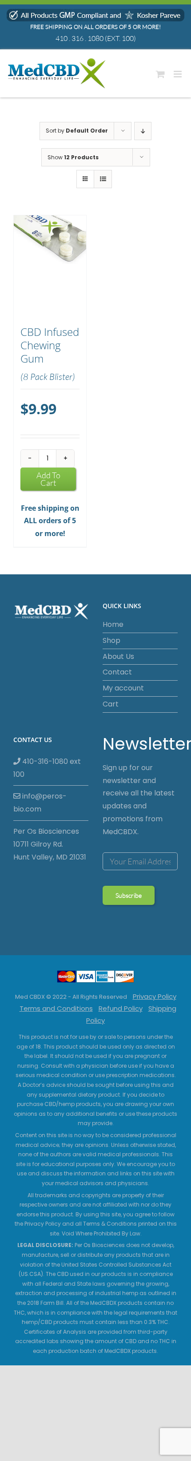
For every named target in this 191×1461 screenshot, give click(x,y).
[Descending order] (142, 131)
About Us (118, 656)
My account (123, 688)
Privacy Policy (154, 996)
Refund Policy (121, 1008)
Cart (111, 704)
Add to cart (48, 479)
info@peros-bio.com (40, 802)
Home (113, 624)
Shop (111, 640)
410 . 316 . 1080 (79, 38)
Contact (117, 672)
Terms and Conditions (56, 1008)
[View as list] (102, 179)
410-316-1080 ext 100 (47, 767)
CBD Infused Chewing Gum (49, 345)
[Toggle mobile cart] (160, 74)
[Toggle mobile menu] (178, 74)
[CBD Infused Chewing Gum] (50, 265)
